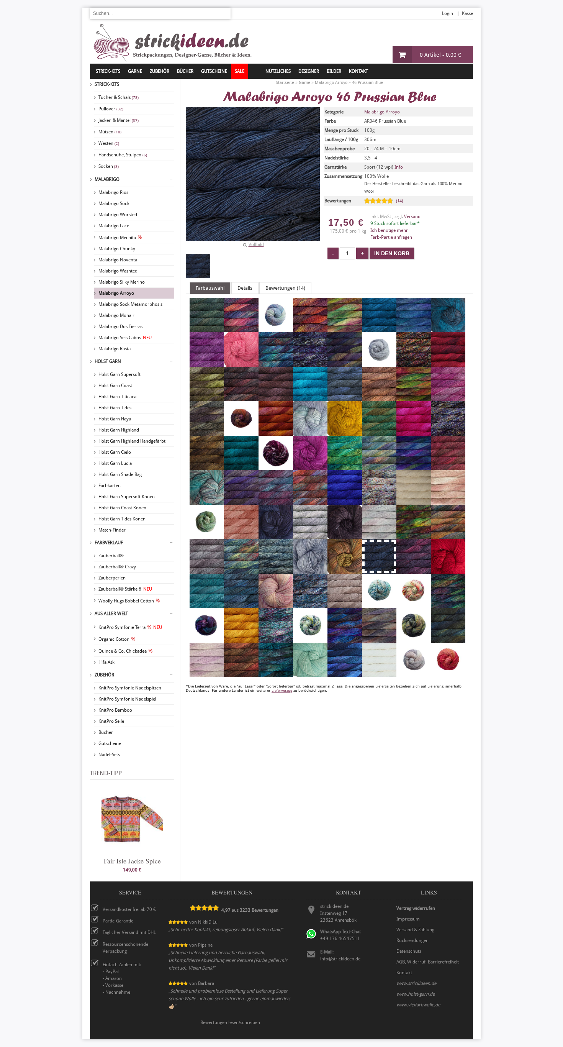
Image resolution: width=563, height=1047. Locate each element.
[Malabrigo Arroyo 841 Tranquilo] (379, 639)
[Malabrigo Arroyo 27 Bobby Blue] (448, 328)
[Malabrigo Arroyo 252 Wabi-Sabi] (276, 673)
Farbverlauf (109, 542)
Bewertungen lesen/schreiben (230, 1022)
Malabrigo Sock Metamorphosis (130, 304)
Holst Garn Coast (115, 385)
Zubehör (104, 675)
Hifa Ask (106, 662)
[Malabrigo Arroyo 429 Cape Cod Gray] (379, 363)
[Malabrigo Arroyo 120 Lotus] (276, 501)
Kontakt (358, 71)
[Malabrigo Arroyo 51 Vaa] (448, 639)
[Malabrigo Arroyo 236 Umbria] (413, 639)
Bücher (105, 732)
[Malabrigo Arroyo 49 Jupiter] (448, 466)
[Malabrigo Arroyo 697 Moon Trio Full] (379, 501)
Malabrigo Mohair (116, 315)
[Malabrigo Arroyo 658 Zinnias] (448, 673)
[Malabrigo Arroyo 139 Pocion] (241, 570)
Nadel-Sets (109, 754)
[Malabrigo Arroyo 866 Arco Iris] (344, 328)
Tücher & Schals (118, 97)
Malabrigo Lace (113, 225)
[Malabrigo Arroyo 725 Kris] (207, 501)
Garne (135, 71)
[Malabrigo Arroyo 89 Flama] (276, 432)
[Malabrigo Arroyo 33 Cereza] (448, 363)
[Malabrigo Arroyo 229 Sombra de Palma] (207, 639)
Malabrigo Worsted (117, 214)
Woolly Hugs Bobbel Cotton (126, 601)
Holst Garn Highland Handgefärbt (131, 441)
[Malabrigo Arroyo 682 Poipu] (276, 570)
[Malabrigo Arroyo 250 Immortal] (344, 466)
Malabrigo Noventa (117, 260)
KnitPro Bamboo (115, 710)
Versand (412, 216)
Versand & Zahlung (415, 929)
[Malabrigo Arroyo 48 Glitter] (207, 466)
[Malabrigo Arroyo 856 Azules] (413, 328)
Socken (108, 166)
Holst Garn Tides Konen (122, 519)
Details (244, 288)
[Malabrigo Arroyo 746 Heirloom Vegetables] (276, 466)
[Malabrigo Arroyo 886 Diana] (413, 397)
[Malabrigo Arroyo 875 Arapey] (276, 328)
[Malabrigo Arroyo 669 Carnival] (413, 363)
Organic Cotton (113, 639)
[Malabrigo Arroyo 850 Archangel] (310, 328)
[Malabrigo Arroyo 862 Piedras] (448, 535)
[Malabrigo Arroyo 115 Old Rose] (241, 535)
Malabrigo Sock (113, 203)
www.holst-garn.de (415, 994)
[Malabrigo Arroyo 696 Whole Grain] (413, 673)
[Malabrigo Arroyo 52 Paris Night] (276, 535)
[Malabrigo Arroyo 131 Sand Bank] (344, 604)
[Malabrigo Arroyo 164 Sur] (276, 639)
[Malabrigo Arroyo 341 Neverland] (448, 501)
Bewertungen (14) (285, 288)
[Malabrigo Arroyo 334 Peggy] (379, 535)
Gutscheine (109, 743)
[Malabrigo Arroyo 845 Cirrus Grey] (344, 397)
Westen (108, 143)
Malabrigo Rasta (114, 348)
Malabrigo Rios (113, 192)
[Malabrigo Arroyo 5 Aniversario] (241, 328)
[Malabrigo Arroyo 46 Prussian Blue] (198, 266)
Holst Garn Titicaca (117, 396)
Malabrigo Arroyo (116, 293)
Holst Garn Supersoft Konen (126, 496)
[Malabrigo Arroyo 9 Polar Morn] (310, 570)
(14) (399, 201)
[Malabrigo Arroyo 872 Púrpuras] (413, 570)
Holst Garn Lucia (115, 463)
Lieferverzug (282, 690)
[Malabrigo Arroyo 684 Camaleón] (276, 363)
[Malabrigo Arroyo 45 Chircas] (207, 397)
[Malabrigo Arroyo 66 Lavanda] (241, 501)
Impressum (408, 919)
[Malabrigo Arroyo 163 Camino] (310, 363)
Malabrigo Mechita (117, 237)
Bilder (334, 71)
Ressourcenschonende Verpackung (125, 948)
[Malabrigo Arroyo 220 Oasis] (207, 535)
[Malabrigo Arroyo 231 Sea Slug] (413, 604)
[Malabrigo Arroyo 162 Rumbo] (310, 604)
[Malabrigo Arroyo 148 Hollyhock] (310, 466)
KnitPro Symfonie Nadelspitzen (129, 688)
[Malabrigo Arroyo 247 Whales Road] (344, 673)
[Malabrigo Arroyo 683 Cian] (310, 397)
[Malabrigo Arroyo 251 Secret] (448, 604)
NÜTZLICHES (278, 71)
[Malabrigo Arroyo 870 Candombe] (344, 363)
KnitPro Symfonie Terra (130, 627)
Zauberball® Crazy (117, 566)
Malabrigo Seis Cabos (125, 337)
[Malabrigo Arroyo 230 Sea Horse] (379, 604)
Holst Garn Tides (114, 407)
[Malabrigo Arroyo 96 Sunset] (241, 639)
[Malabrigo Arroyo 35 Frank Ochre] (344, 432)
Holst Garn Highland (118, 430)
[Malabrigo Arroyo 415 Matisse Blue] (344, 501)
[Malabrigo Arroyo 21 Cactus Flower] (241, 363)
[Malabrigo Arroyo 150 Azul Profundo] (379, 328)
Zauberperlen (112, 578)
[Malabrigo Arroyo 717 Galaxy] (448, 432)
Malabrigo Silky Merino (121, 282)
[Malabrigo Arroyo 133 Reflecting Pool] (207, 604)
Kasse (467, 13)
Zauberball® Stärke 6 (125, 589)
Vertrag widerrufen (415, 908)
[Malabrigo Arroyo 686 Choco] (276, 397)
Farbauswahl (210, 288)
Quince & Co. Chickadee (122, 651)
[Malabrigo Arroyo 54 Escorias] (207, 432)
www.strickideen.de (416, 983)
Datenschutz (408, 951)
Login (447, 13)
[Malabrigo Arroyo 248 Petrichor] (413, 535)
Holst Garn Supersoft (119, 374)
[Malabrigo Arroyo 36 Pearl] (310, 535)
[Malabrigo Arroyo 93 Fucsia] (413, 432)
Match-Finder (112, 530)
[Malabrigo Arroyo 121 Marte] (310, 501)
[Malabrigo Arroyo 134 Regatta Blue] (241, 604)
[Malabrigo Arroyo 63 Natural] (413, 501)
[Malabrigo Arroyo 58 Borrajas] (207, 363)
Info (398, 167)
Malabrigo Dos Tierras (120, 326)
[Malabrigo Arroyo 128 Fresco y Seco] (379, 432)
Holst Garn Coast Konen (122, 507)
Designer (308, 71)
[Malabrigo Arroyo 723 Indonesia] (413, 466)
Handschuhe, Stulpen (122, 155)
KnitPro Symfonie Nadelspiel (127, 699)
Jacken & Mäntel (118, 120)
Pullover (110, 109)
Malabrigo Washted (117, 271)
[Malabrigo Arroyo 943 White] (379, 673)
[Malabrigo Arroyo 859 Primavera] (344, 570)
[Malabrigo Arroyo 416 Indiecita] (379, 466)
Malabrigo (107, 179)
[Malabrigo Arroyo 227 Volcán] (241, 673)
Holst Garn (108, 361)
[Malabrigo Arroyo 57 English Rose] (448, 397)
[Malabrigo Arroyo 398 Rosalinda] (276, 604)
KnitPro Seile (111, 721)
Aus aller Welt (111, 613)
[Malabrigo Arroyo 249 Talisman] (344, 639)
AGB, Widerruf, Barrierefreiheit (427, 962)
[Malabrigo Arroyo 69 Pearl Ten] (344, 535)
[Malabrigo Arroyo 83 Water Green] (310, 673)
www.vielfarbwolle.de (418, 1005)
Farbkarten (109, 485)
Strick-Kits (108, 71)
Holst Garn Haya (114, 419)
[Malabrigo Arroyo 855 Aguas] (207, 328)
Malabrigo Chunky (116, 248)
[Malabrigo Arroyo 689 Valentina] (207, 673)
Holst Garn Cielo (114, 452)
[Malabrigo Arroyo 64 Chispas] (241, 397)
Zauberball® (111, 555)
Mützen (109, 132)
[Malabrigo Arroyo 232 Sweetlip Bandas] (310, 639)
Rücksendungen (412, 940)
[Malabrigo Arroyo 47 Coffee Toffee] (379, 397)
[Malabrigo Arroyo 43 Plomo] (207, 570)
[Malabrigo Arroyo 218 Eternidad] (241, 432)
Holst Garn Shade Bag (120, 474)
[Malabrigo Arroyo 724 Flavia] (310, 432)
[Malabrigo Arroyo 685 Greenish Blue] (241, 466)
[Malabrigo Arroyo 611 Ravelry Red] (448, 570)
